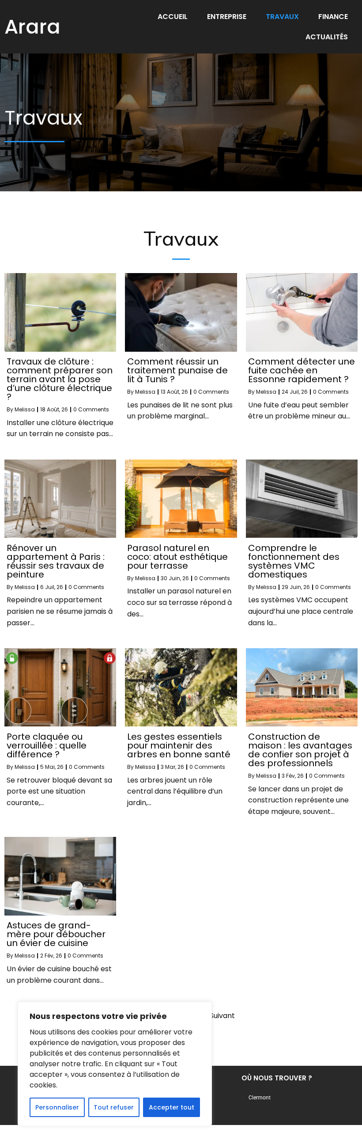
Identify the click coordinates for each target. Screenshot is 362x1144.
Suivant (222, 1016)
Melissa (25, 409)
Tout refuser (114, 1107)
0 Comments (91, 409)
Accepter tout (171, 1107)
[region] (115, 1064)
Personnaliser (57, 1107)
